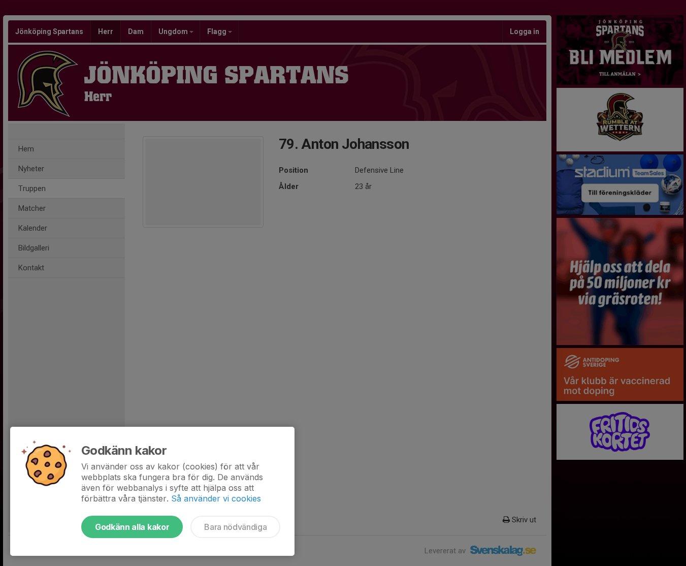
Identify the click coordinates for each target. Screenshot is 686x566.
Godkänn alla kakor (132, 527)
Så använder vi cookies (216, 498)
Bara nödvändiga (235, 527)
